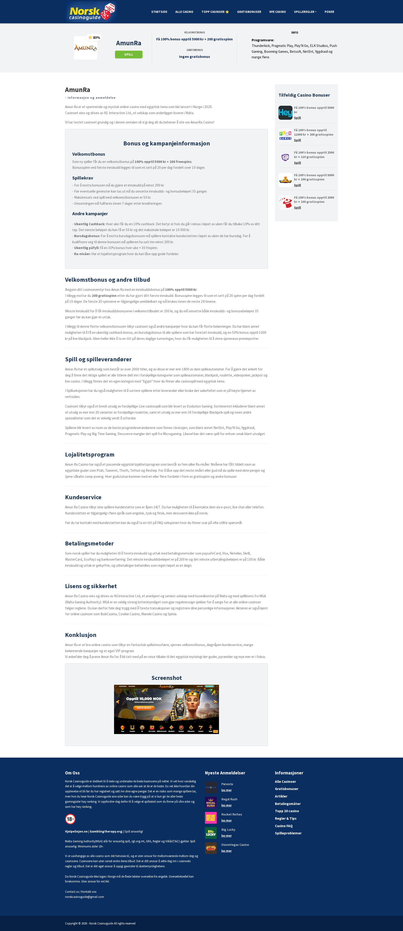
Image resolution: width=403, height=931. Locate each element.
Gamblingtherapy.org (106, 831)
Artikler (281, 796)
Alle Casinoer (285, 781)
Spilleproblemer (288, 833)
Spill (128, 54)
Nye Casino (277, 12)
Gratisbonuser (249, 12)
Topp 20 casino (287, 811)
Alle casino (184, 12)
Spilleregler (304, 12)
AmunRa (128, 43)
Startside (159, 12)
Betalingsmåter (288, 803)
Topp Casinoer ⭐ (215, 12)
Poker (329, 12)
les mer (226, 790)
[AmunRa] (85, 48)
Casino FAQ (284, 826)
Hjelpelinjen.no (76, 831)
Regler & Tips (285, 818)
